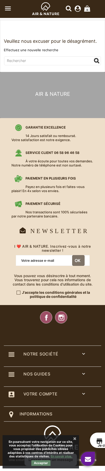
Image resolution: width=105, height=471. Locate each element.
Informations (36, 413)
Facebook (46, 317)
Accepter (41, 463)
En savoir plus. (61, 456)
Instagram (61, 317)
